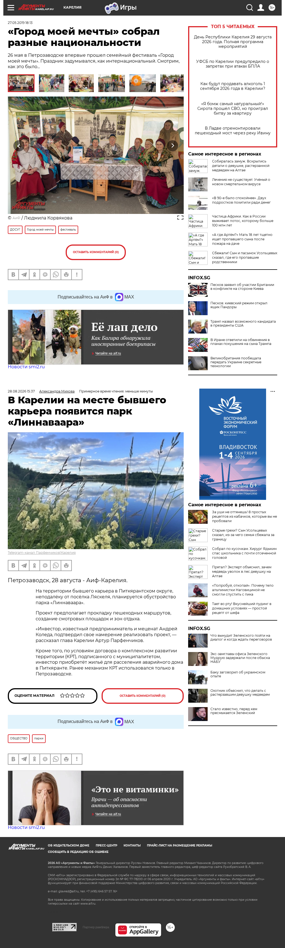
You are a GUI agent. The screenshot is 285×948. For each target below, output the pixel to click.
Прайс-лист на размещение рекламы (179, 845)
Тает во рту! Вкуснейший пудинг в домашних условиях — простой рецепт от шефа (241, 608)
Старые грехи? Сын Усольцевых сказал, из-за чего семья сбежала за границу (243, 534)
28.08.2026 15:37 (21, 391)
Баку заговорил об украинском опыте (237, 674)
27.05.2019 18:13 (20, 23)
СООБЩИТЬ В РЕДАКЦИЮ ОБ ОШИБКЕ (78, 852)
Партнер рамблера (96, 927)
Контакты (132, 845)
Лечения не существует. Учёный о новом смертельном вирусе (241, 181)
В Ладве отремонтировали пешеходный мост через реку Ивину (233, 130)
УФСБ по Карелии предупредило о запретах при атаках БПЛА (232, 64)
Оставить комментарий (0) (96, 252)
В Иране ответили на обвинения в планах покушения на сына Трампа (240, 342)
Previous (19, 146)
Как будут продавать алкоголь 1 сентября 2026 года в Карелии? (232, 86)
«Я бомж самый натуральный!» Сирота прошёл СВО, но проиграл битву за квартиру (232, 109)
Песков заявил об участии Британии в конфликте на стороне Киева (242, 287)
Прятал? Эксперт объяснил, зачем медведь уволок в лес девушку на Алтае (241, 571)
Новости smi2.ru (26, 366)
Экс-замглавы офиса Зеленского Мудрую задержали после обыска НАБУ (240, 658)
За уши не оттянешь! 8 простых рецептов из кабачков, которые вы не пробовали (244, 516)
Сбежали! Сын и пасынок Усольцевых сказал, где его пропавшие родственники (244, 257)
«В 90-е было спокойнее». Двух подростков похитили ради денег (241, 200)
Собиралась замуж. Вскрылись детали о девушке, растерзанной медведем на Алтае (240, 165)
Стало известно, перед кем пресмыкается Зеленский (233, 711)
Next (172, 146)
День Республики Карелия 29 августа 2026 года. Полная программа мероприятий (233, 42)
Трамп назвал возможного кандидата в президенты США (243, 323)
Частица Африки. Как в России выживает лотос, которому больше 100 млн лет (242, 220)
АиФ (16, 218)
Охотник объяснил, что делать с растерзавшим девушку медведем (240, 693)
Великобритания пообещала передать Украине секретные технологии (235, 362)
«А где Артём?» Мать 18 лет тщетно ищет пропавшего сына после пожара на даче (242, 239)
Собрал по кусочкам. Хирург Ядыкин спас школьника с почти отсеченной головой (244, 553)
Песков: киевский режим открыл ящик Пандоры (238, 305)
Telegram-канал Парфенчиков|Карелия (42, 552)
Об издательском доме (68, 845)
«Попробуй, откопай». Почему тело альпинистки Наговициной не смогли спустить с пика (243, 589)
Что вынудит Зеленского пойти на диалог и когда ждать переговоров (241, 637)
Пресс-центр (106, 845)
